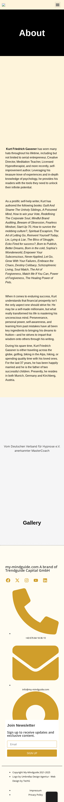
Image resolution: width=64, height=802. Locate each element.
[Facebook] (8, 580)
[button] (58, 5)
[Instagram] (26, 580)
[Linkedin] (45, 580)
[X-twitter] (17, 580)
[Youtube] (35, 580)
